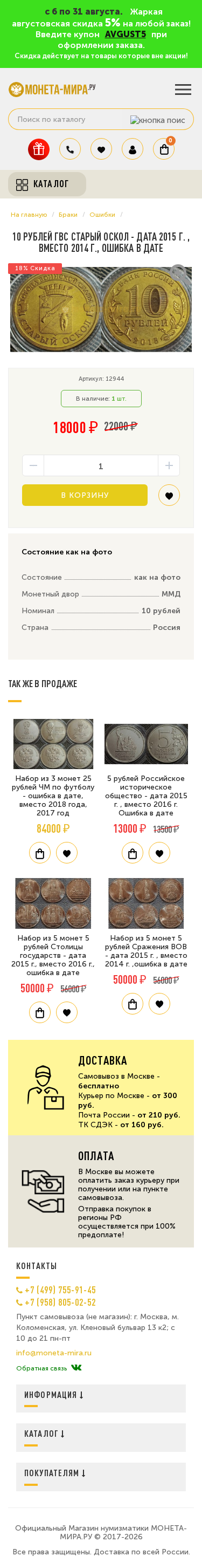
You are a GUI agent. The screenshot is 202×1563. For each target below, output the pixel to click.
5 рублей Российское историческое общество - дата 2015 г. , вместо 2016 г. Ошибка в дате (146, 796)
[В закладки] (169, 499)
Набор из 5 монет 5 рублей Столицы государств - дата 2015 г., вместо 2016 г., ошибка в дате (53, 955)
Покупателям (53, 1473)
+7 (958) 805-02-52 (60, 1302)
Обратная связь (41, 1368)
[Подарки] (39, 149)
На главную (29, 214)
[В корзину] (40, 852)
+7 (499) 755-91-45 (60, 1289)
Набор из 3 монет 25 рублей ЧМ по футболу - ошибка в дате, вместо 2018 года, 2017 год (53, 796)
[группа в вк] (76, 1368)
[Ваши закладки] (101, 149)
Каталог (42, 1433)
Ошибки (102, 214)
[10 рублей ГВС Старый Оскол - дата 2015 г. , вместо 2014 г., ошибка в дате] (101, 310)
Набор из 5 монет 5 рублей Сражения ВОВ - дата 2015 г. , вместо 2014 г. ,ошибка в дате (146, 951)
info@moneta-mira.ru (54, 1353)
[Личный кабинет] (132, 149)
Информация (52, 1394)
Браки (68, 214)
